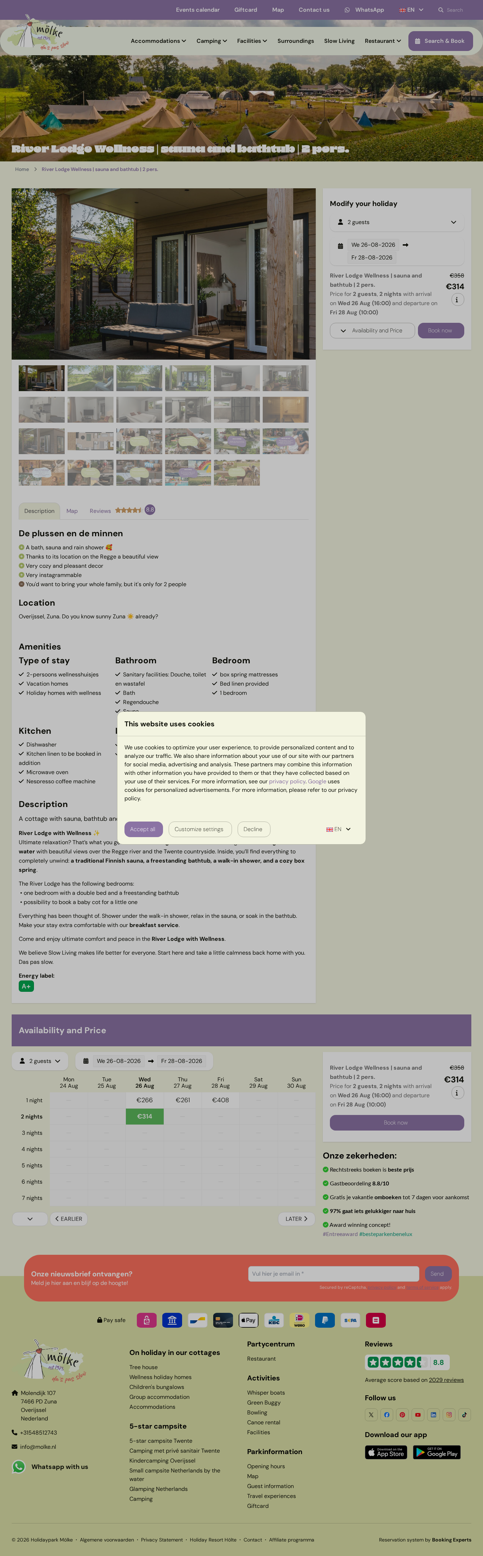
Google (317, 781)
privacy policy (287, 781)
